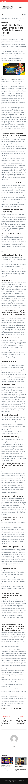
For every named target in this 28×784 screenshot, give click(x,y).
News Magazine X (14, 781)
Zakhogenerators (7, 7)
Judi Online (7, 18)
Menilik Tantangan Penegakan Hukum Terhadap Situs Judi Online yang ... (20, 768)
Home (2, 18)
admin (14, 744)
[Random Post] (22, 14)
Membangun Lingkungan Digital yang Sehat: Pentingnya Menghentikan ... (7, 767)
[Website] (14, 746)
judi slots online (18, 694)
